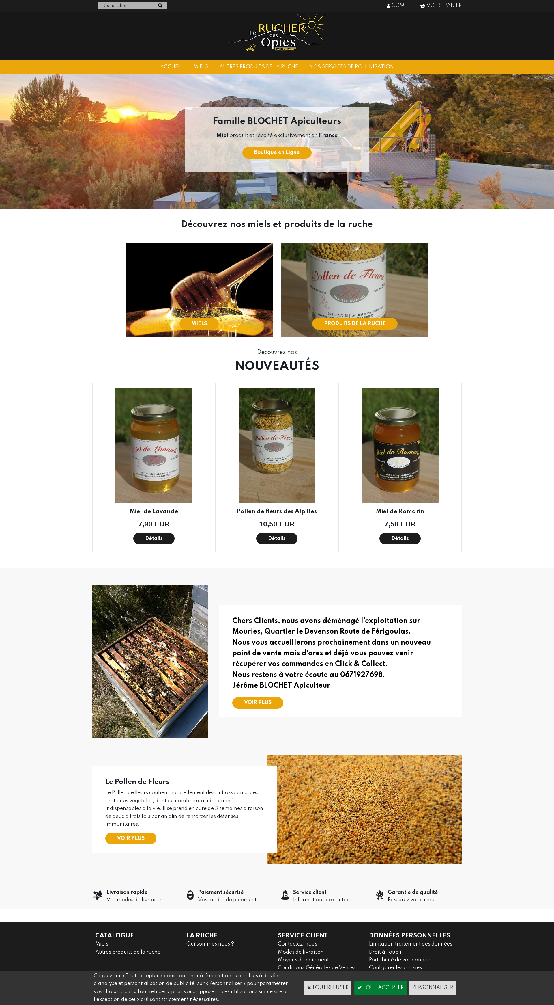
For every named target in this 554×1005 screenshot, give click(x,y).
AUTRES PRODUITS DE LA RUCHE (258, 67)
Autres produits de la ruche (127, 952)
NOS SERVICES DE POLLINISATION (351, 67)
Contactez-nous (297, 944)
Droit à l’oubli (385, 952)
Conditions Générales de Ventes (316, 967)
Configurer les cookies (395, 967)
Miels (101, 944)
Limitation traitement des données (410, 944)
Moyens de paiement (303, 960)
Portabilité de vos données (401, 960)
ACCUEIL (171, 67)
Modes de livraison (301, 952)
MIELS (200, 67)
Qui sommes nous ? (210, 944)
